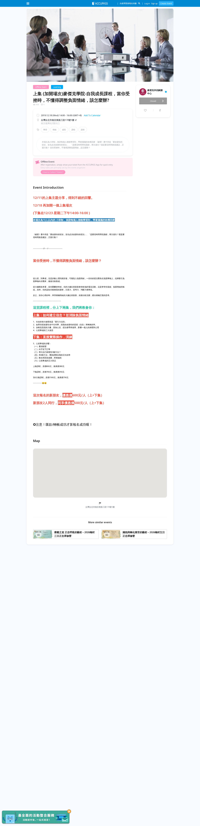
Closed (153, 101)
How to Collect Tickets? (53, 172)
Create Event (166, 3)
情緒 (54, 129)
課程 (73, 129)
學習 (45, 129)
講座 (83, 129)
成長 (64, 129)
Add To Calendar (92, 115)
